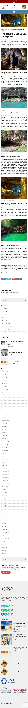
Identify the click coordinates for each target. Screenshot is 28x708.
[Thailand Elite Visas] (14, 7)
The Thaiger (7, 272)
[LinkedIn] (12, 614)
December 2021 (5, 508)
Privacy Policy (9, 703)
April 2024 (4, 435)
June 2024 (4, 429)
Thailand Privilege (6, 326)
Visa (3, 333)
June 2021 (4, 526)
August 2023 (5, 453)
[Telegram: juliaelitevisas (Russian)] (5, 606)
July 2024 (4, 426)
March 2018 (5, 553)
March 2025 (5, 411)
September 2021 (5, 517)
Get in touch (6, 572)
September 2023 (5, 450)
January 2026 (5, 389)
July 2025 (4, 402)
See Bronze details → (22, 2)
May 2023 (4, 462)
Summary (4, 317)
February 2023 (5, 471)
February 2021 (5, 529)
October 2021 (5, 514)
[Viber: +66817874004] (12, 610)
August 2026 (5, 371)
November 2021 (5, 511)
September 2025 (5, 395)
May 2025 (4, 405)
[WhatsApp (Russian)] (8, 610)
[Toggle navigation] (14, 12)
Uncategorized (5, 329)
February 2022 (5, 502)
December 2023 (5, 444)
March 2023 (5, 468)
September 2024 (5, 420)
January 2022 (5, 505)
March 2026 (5, 386)
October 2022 (5, 480)
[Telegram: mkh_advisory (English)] (2, 606)
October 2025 (5, 392)
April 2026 (4, 383)
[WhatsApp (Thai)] (5, 610)
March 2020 (5, 550)
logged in (9, 292)
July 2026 (4, 374)
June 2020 (4, 544)
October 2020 (5, 535)
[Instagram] (8, 614)
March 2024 (5, 438)
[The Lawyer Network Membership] (14, 690)
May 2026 (4, 380)
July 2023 (4, 456)
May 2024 (4, 432)
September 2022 (5, 483)
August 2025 (5, 399)
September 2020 (5, 538)
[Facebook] (2, 614)
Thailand (18, 29)
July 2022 (4, 489)
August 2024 (5, 423)
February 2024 (5, 441)
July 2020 (4, 541)
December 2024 (5, 417)
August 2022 (5, 486)
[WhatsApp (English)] (2, 610)
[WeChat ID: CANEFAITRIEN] (8, 606)
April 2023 (4, 465)
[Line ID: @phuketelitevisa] (12, 606)
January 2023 (5, 474)
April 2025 (4, 408)
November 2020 (5, 532)
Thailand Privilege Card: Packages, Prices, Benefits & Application (19, 636)
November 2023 (5, 447)
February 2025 (5, 414)
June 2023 (4, 459)
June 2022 (4, 492)
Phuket (3, 314)
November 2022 (5, 477)
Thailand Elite (5, 323)
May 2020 (4, 547)
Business (4, 308)
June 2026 (4, 377)
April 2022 (4, 495)
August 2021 (5, 520)
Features (13, 29)
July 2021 (4, 523)
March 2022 (5, 498)
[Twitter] (5, 614)
